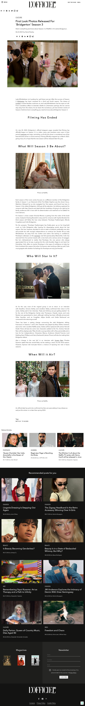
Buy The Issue (72, 2)
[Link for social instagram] (42, 699)
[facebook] (4, 11)
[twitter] (12, 11)
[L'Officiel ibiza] (42, 4)
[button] (39, 661)
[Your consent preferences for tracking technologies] (82, 703)
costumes (23, 134)
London (18, 103)
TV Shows (25, 421)
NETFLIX (18, 421)
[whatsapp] (14, 11)
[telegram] (17, 11)
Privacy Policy (72, 672)
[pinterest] (6, 11)
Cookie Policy (51, 703)
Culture (19, 17)
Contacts (32, 703)
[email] (1, 11)
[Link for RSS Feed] (46, 699)
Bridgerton (20, 101)
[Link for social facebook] (39, 699)
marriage (37, 236)
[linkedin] (9, 11)
